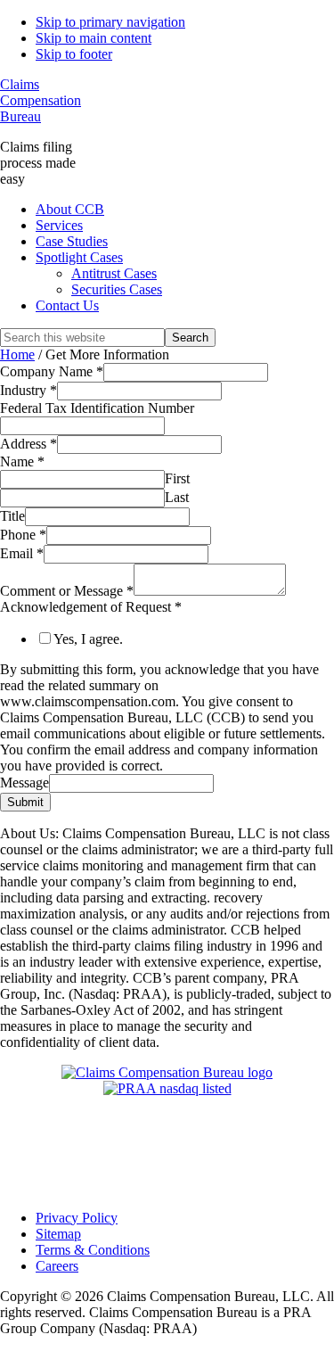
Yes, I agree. (88, 639)
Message (24, 782)
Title (12, 515)
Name (22, 461)
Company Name (51, 371)
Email (22, 553)
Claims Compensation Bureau (40, 100)
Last (177, 497)
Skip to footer (74, 54)
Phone (23, 534)
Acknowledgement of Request (91, 606)
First (177, 478)
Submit (25, 802)
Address (28, 443)
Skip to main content (93, 37)
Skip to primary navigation (110, 21)
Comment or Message (67, 590)
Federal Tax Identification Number (97, 408)
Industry (28, 390)
